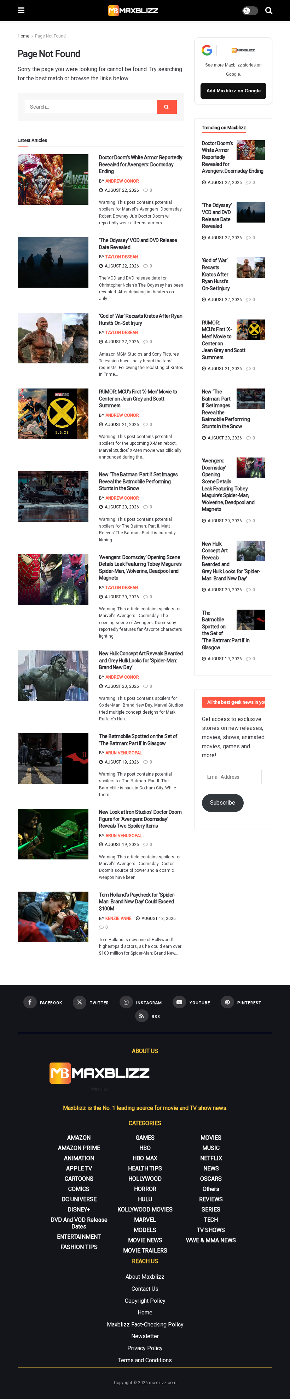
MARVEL (145, 1219)
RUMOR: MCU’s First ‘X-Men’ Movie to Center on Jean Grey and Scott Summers (138, 398)
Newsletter (145, 1336)
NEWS (211, 1168)
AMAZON (79, 1137)
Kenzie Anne (118, 918)
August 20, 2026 (121, 507)
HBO (145, 1148)
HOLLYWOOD (145, 1178)
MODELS (145, 1230)
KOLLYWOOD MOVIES (145, 1209)
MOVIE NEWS (145, 1240)
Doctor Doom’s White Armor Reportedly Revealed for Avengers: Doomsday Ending (140, 164)
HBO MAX (145, 1158)
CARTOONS (79, 1178)
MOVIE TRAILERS (145, 1250)
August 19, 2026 (121, 762)
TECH (211, 1219)
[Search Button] (268, 10)
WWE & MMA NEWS (211, 1240)
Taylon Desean (121, 256)
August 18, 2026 (158, 918)
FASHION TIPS (79, 1247)
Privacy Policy (145, 1348)
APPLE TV (79, 1168)
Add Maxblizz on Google (234, 90)
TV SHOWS (211, 1230)
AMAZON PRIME (79, 1148)
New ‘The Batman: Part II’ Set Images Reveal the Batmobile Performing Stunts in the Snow (138, 481)
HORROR (145, 1189)
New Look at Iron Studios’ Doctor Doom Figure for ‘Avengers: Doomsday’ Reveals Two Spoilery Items (140, 819)
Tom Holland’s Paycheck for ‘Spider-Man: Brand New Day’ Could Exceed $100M (137, 901)
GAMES (145, 1137)
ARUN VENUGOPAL (123, 752)
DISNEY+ (79, 1209)
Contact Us (145, 1288)
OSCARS (211, 1178)
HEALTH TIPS (145, 1168)
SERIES (211, 1209)
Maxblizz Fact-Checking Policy (145, 1324)
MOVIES (211, 1137)
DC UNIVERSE (79, 1199)
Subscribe (222, 802)
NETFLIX (211, 1158)
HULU (145, 1199)
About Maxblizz (145, 1276)
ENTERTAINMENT (79, 1236)
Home (23, 36)
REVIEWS (211, 1199)
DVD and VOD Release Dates (79, 1223)
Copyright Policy (145, 1300)
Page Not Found (50, 36)
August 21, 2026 (121, 424)
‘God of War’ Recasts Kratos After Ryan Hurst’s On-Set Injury (216, 274)
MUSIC (211, 1148)
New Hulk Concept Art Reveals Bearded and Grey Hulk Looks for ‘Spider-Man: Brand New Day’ (141, 660)
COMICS (78, 1189)
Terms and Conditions (145, 1360)
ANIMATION (79, 1158)
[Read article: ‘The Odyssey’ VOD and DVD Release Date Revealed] (53, 262)
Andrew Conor (122, 181)
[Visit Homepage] (133, 10)
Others (211, 1189)
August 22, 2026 (121, 190)
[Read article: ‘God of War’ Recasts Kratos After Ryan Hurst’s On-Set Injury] (53, 338)
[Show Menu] (21, 10)
